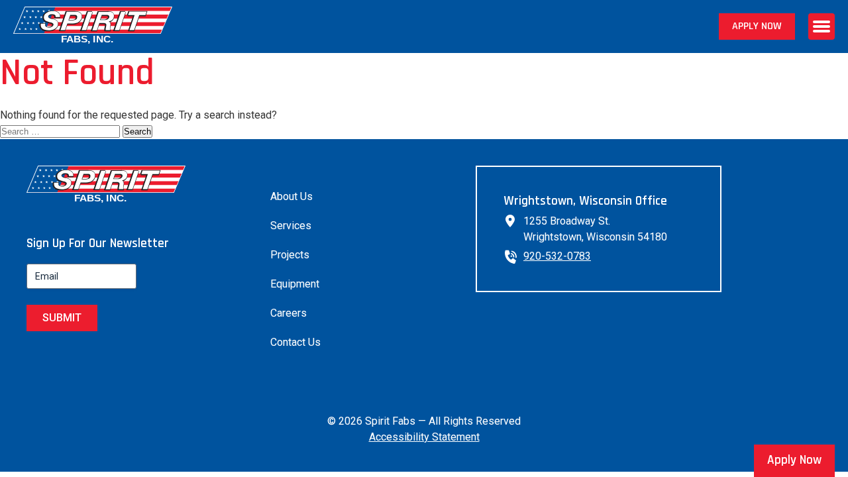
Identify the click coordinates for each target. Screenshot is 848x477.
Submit (61, 317)
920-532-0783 (557, 256)
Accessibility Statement (424, 437)
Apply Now (757, 26)
